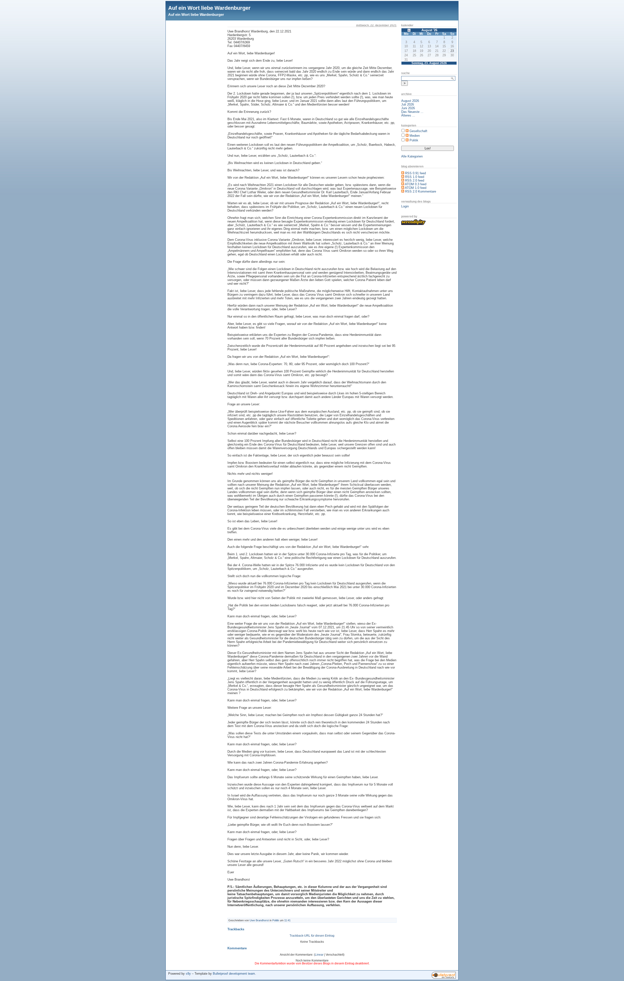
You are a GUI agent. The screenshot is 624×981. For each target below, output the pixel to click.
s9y (188, 973)
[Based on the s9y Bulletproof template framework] (443, 977)
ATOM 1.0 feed (415, 188)
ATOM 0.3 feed (415, 184)
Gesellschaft (418, 131)
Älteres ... (408, 115)
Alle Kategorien (412, 156)
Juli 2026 (407, 104)
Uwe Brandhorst (259, 920)
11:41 (287, 920)
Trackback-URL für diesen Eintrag (312, 935)
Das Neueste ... (412, 112)
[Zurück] (409, 30)
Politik (275, 920)
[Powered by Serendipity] (413, 224)
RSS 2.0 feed (414, 180)
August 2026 (410, 101)
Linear (319, 954)
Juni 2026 (408, 108)
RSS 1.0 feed (414, 177)
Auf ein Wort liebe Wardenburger (209, 8)
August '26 (429, 30)
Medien (415, 135)
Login (405, 206)
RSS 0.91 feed (415, 173)
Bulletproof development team (234, 973)
